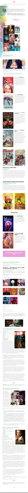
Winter (16, 216)
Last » (24, 487)
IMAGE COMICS (12, 264)
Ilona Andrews (10, 331)
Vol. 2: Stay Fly (6, 184)
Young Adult (10, 433)
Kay (3, 263)
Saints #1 (4, 308)
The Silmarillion (5, 418)
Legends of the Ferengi (18, 112)
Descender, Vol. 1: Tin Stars (7, 309)
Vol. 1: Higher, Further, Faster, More (9, 183)
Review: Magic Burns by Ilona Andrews (11, 329)
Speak (4, 415)
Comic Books (11, 263)
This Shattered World (18, 233)
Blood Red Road (5, 413)
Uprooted (16, 94)
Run (4, 420)
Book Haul (9, 263)
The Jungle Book (17, 130)
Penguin (7, 333)
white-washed (5, 422)
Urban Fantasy (7, 335)
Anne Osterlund (8, 430)
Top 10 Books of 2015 (8, 55)
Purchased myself (7, 336)
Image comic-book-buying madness (11, 262)
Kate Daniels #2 (7, 332)
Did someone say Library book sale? (11, 388)
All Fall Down (17, 77)
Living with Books (6, 410)
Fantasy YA (6, 433)
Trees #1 (4, 307)
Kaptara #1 (4, 306)
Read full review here (20, 84)
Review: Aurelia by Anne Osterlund (11, 427)
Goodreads (6, 337)
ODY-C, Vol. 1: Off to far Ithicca (7, 310)
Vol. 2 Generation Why (6, 168)
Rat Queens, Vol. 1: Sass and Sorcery (8, 311)
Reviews (9, 330)
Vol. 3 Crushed (5, 169)
